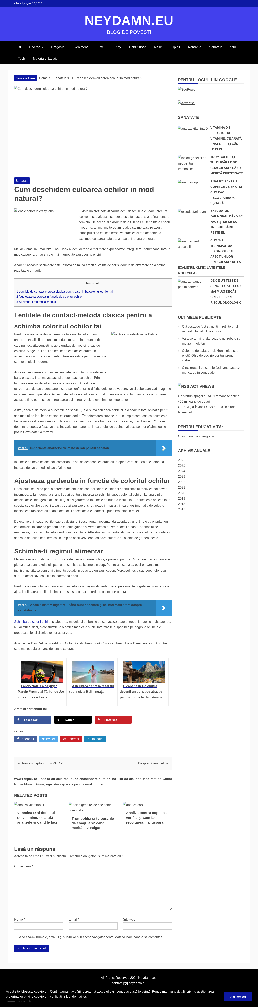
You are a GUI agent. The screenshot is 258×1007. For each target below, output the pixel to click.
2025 (181, 465)
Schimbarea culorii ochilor (32, 621)
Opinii (176, 47)
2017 (181, 509)
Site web (129, 919)
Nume (19, 919)
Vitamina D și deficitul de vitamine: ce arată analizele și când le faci (37, 817)
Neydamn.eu (129, 20)
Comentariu (23, 866)
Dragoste (57, 47)
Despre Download (151, 763)
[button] (33, 1001)
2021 (181, 487)
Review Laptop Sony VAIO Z (42, 763)
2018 (181, 504)
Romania (194, 47)
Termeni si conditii (19, 1001)
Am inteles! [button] (238, 996)
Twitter (50, 739)
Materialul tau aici (45, 58)
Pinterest (72, 739)
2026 (181, 460)
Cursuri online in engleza (196, 436)
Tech (21, 58)
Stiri (233, 47)
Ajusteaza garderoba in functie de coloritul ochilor (49, 296)
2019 (181, 498)
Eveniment (80, 47)
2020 (181, 493)
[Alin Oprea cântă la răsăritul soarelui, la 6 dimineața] (93, 672)
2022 (181, 482)
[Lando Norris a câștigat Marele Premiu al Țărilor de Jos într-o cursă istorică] (42, 672)
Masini (158, 47)
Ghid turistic (137, 47)
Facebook (26, 739)
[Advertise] (186, 103)
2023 (181, 476)
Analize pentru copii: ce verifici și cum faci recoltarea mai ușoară (146, 817)
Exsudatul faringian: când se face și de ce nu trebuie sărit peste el (226, 221)
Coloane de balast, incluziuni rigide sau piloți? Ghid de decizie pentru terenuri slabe (210, 355)
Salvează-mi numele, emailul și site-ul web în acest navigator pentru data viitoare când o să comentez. (90, 937)
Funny (116, 47)
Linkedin (96, 739)
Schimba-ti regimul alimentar (36, 301)
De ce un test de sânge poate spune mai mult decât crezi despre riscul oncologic (227, 291)
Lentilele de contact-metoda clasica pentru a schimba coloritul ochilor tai (64, 291)
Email (74, 919)
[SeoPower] (187, 89)
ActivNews (202, 386)
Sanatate (215, 47)
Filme (100, 47)
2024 (181, 471)
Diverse (34, 47)
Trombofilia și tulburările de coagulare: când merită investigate (93, 823)
